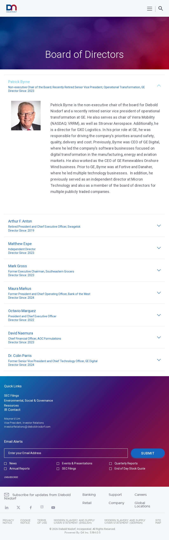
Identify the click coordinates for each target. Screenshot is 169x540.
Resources (11, 405)
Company (116, 503)
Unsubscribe (11, 477)
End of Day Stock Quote (130, 468)
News (13, 463)
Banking (89, 494)
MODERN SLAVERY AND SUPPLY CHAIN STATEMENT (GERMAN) (125, 521)
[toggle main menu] (149, 8)
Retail (87, 503)
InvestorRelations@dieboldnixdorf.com (27, 426)
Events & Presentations (77, 463)
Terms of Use (42, 521)
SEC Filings (11, 395)
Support (115, 494)
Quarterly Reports (126, 463)
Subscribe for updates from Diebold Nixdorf (37, 496)
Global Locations (142, 504)
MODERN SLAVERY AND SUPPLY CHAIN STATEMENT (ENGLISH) (74, 521)
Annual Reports (19, 468)
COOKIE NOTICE (25, 521)
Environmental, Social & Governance (28, 400)
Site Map (158, 521)
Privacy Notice (8, 521)
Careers (141, 494)
